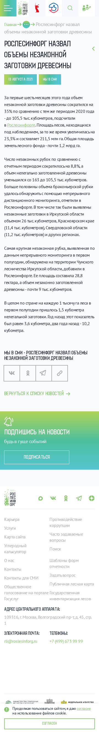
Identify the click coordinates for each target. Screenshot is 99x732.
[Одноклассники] (28, 373)
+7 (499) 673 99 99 (66, 641)
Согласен (49, 723)
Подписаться (37, 457)
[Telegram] (43, 373)
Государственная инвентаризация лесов (70, 595)
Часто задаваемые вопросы (66, 537)
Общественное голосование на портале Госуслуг (26, 592)
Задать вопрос (63, 575)
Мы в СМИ (50, 79)
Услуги (10, 528)
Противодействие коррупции (66, 522)
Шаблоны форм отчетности (64, 563)
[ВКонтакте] (12, 373)
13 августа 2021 (20, 79)
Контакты (12, 569)
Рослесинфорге (21, 125)
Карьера (12, 519)
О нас (9, 560)
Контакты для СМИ (21, 578)
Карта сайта (15, 536)
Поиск (55, 549)
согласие (83, 708)
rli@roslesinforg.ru (20, 641)
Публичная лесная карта (72, 584)
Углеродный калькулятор (15, 548)
